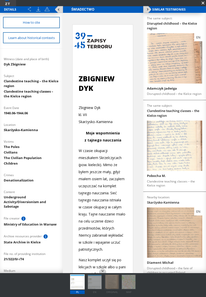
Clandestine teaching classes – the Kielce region (28, 93)
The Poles (11, 146)
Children (11, 163)
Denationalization (19, 180)
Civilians (10, 152)
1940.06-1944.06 (16, 113)
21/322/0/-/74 (14, 259)
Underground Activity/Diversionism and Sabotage (25, 202)
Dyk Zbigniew (15, 64)
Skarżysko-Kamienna (21, 130)
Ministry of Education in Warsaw (30, 224)
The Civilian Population (23, 158)
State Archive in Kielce (22, 242)
